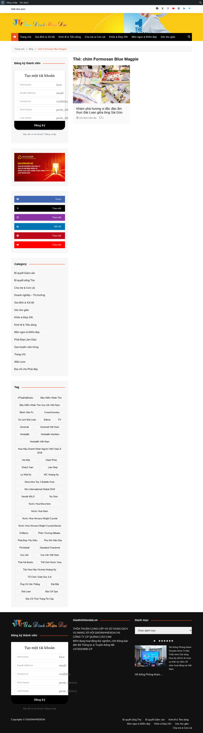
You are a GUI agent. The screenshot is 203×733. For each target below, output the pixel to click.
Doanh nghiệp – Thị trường (29, 295)
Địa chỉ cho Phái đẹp (26, 369)
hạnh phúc (51, 460)
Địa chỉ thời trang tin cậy (40, 598)
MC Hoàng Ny (51, 474)
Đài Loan (26, 591)
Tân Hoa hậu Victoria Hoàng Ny (39, 569)
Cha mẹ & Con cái (95, 37)
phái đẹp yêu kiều (27, 540)
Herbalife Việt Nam (39, 441)
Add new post (18, 9)
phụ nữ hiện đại (53, 540)
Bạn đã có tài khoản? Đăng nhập (39, 134)
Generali (24, 427)
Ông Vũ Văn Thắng (30, 584)
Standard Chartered (50, 547)
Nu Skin (53, 496)
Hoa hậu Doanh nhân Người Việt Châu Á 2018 (39, 450)
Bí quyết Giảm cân (24, 273)
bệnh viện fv (27, 412)
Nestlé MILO (28, 496)
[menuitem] (3, 2)
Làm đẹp (53, 467)
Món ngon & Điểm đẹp (144, 37)
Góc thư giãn (168, 37)
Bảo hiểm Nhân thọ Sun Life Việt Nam (40, 405)
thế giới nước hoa (51, 562)
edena (47, 419)
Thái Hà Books (25, 562)
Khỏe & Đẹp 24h (118, 37)
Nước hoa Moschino (40, 503)
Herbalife (24, 434)
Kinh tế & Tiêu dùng (70, 37)
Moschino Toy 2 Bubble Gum (40, 482)
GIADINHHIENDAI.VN (107, 632)
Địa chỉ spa (51, 591)
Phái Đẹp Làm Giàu (25, 339)
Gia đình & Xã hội (45, 37)
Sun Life (24, 555)
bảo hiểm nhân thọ (51, 397)
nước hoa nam (39, 511)
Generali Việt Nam (49, 427)
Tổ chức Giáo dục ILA (40, 576)
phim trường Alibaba (49, 533)
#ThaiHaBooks (25, 397)
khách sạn (27, 467)
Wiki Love (19, 361)
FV (59, 419)
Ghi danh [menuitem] (24, 2)
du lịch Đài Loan (27, 419)
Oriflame (23, 533)
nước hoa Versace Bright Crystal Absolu (39, 525)
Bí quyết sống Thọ (24, 280)
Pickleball (24, 547)
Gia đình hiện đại (87, 118)
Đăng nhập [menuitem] (12, 2)
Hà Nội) (26, 460)
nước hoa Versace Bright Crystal (39, 518)
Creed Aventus (52, 412)
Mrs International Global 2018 (40, 489)
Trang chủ (25, 37)
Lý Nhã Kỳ (25, 474)
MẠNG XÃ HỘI (86, 632)
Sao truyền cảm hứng (26, 347)
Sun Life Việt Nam (49, 555)
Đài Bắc (55, 584)
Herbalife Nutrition (50, 434)
